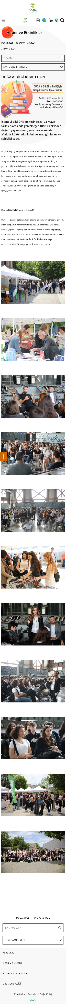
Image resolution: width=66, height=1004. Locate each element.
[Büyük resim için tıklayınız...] (33, 100)
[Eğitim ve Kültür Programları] (44, 20)
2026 (33, 999)
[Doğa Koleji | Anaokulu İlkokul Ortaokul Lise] (33, 7)
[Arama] (62, 20)
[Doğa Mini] (32, 20)
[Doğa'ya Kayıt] (38, 20)
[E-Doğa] (56, 20)
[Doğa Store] (51, 20)
